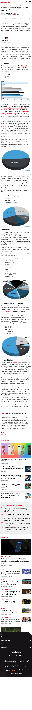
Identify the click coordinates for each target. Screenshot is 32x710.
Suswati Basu (4, 565)
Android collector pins (6, 311)
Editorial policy (13, 416)
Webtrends (24, 66)
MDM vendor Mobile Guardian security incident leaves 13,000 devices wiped (11, 495)
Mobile (3, 434)
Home (2, 5)
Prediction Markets (6, 556)
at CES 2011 (4, 126)
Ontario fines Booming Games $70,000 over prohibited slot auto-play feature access (10, 573)
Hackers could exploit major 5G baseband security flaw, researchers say (12, 468)
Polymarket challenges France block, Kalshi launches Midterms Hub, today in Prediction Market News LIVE (15, 529)
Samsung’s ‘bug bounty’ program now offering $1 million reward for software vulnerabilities (11, 477)
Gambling (3, 569)
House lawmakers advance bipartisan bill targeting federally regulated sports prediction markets (16, 509)
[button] (27, 2)
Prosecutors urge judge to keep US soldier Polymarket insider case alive (10, 621)
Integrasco (16, 362)
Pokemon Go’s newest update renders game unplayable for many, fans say (12, 485)
